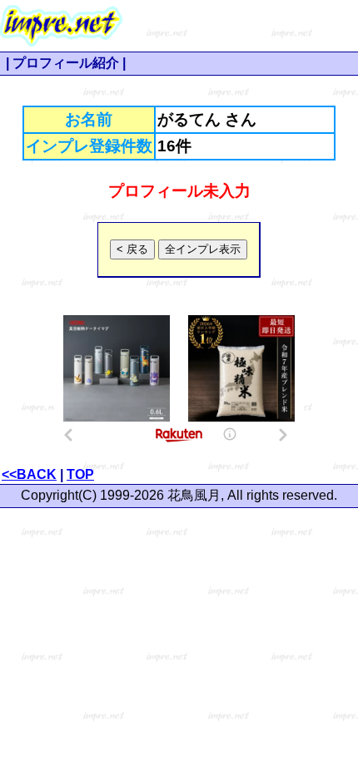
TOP (80, 474)
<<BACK (29, 474)
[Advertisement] (240, 26)
